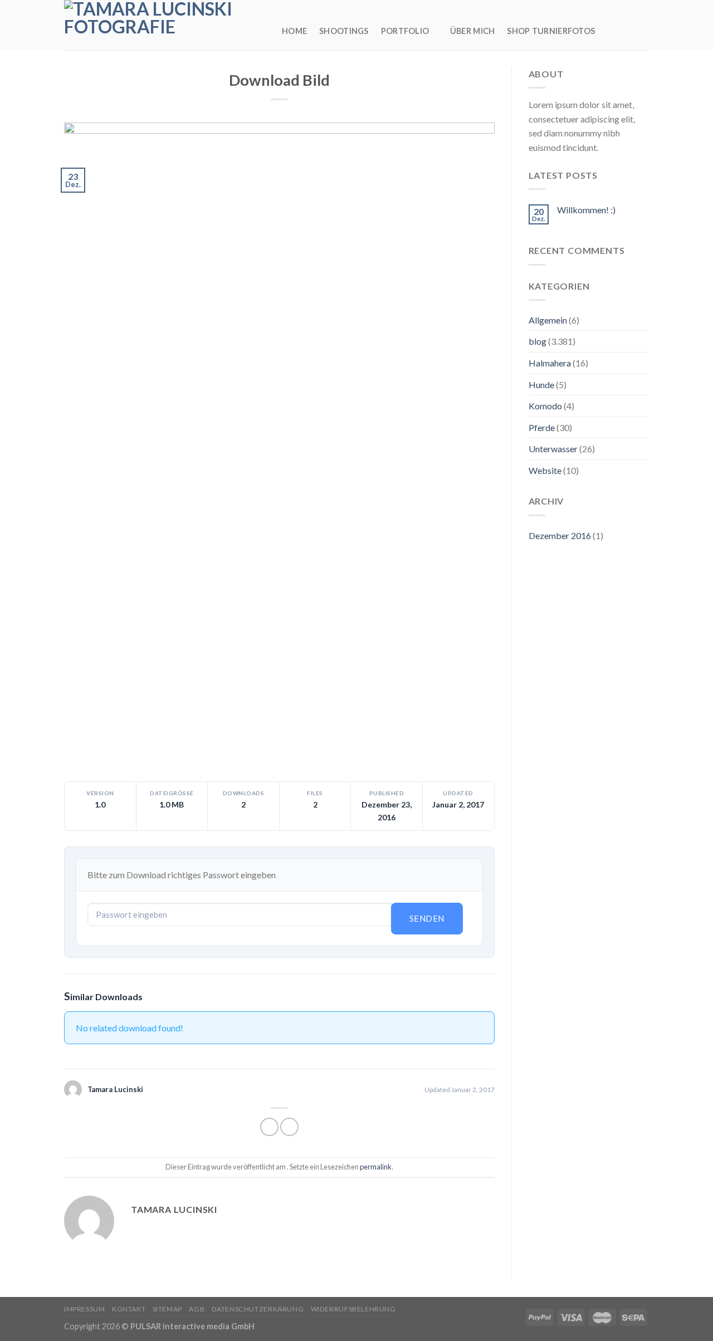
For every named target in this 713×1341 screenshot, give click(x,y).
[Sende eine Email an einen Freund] (289, 1127)
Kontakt (128, 1309)
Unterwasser (553, 448)
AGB (196, 1309)
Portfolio (405, 31)
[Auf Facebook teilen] (269, 1127)
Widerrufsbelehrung (353, 1309)
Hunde (541, 384)
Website (545, 470)
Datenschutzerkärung (258, 1309)
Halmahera (550, 363)
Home (294, 31)
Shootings (344, 31)
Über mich (472, 31)
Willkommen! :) (586, 209)
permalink (376, 1166)
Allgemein (548, 320)
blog (537, 341)
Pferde (542, 427)
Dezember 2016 (560, 535)
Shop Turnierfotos (551, 31)
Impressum (84, 1309)
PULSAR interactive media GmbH (192, 1326)
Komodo (545, 405)
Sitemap (167, 1309)
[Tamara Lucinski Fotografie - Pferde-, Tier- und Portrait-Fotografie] (164, 25)
